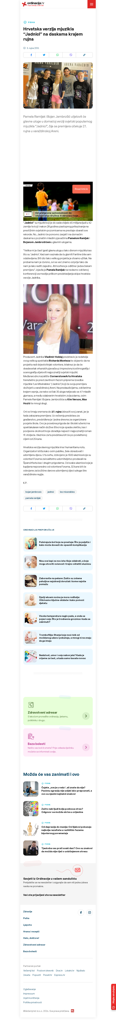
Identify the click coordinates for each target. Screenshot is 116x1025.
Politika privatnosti (32, 1002)
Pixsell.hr (47, 975)
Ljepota (27, 925)
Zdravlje (27, 911)
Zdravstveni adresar (34, 944)
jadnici (51, 492)
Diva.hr (59, 970)
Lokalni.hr (69, 970)
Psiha (26, 918)
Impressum (29, 993)
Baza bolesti (30, 951)
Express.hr (59, 975)
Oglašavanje (29, 989)
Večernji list (29, 970)
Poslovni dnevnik (45, 970)
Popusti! (36, 975)
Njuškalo (81, 970)
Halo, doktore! (31, 938)
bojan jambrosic (34, 492)
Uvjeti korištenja (31, 998)
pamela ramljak (33, 498)
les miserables (67, 492)
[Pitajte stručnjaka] (113, 997)
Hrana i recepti (31, 931)
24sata (26, 975)
